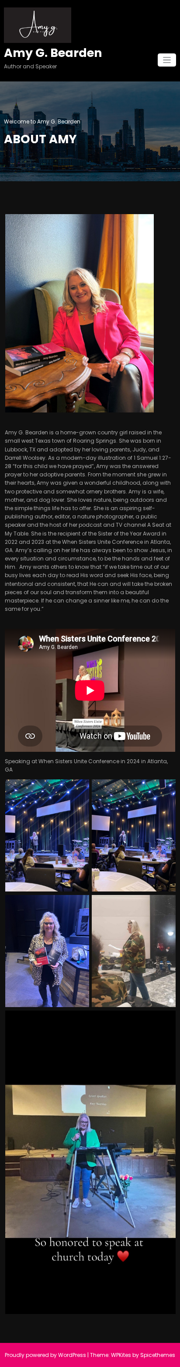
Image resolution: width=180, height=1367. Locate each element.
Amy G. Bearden (53, 53)
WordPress (72, 1355)
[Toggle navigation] (167, 60)
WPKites (121, 1355)
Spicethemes (157, 1355)
